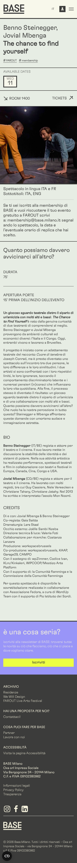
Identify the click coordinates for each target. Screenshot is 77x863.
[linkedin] (25, 810)
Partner (9, 732)
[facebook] (16, 810)
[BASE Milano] (12, 825)
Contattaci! (12, 716)
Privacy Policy (13, 790)
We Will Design (14, 696)
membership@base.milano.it (34, 220)
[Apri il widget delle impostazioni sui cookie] (7, 856)
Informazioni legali (16, 785)
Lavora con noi (14, 737)
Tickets (59, 98)
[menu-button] (71, 9)
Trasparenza (12, 794)
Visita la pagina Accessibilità (24, 753)
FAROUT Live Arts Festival (22, 700)
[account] (62, 10)
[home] (13, 9)
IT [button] (53, 9)
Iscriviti (38, 662)
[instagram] (7, 810)
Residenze (10, 692)
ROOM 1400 (19, 98)
